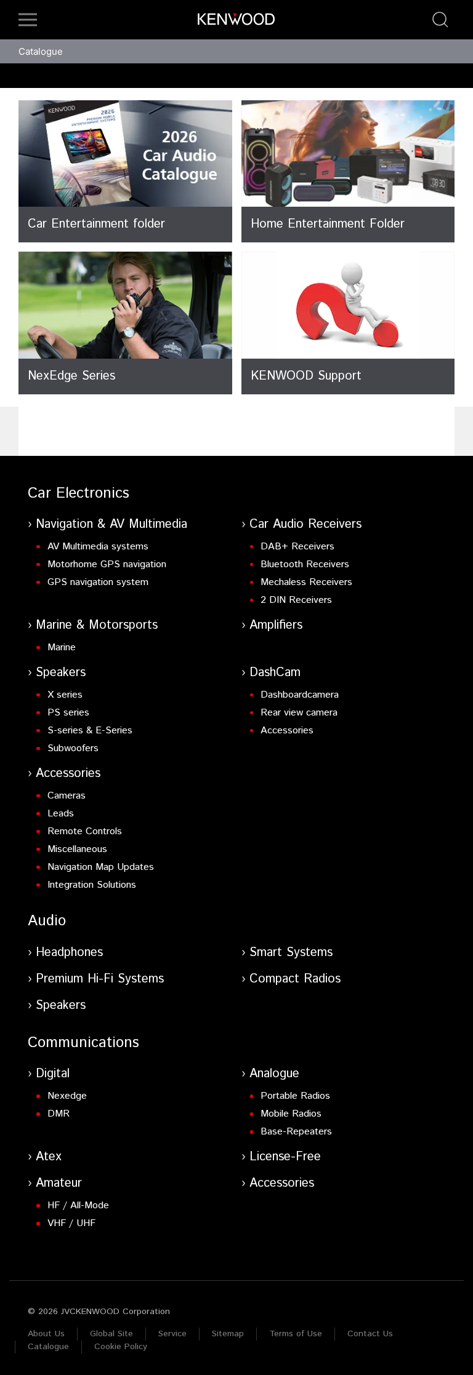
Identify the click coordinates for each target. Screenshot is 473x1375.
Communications (83, 1042)
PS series (68, 713)
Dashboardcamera (300, 695)
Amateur (59, 1183)
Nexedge (67, 1096)
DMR (58, 1114)
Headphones (69, 953)
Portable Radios (295, 1096)
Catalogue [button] (40, 51)
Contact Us (370, 1334)
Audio (47, 921)
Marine (61, 647)
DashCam (275, 673)
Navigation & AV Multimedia (111, 524)
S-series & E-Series (89, 730)
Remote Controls (84, 831)
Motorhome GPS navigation (106, 564)
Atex (49, 1157)
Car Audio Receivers (305, 524)
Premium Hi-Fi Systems (100, 979)
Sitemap (228, 1334)
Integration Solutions (91, 885)
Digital (53, 1074)
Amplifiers (275, 625)
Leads (60, 814)
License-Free (285, 1157)
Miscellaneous (77, 849)
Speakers (61, 673)
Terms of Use (295, 1334)
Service (172, 1334)
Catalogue (48, 1347)
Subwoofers (73, 748)
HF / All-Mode (78, 1205)
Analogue (274, 1074)
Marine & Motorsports (97, 625)
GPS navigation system (97, 582)
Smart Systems (291, 953)
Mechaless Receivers (306, 582)
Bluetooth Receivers (305, 564)
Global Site (111, 1334)
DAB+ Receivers (297, 547)
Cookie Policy (120, 1347)
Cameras (66, 796)
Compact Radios (295, 979)
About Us (46, 1334)
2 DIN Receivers (296, 600)
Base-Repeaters (296, 1132)
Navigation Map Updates (100, 867)
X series (65, 695)
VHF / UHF (71, 1223)
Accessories (287, 730)
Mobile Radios (291, 1114)
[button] (27, 19)
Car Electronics (78, 493)
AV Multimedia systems (97, 547)
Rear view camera (299, 713)
